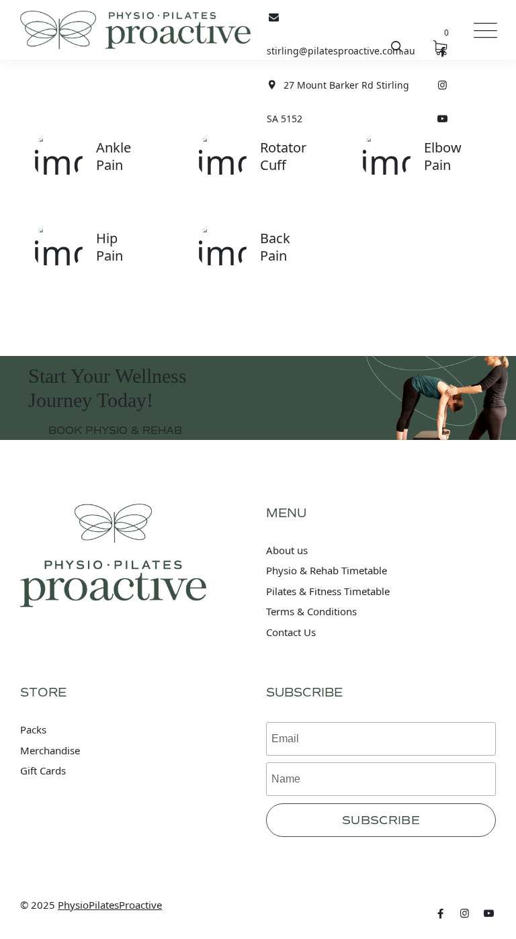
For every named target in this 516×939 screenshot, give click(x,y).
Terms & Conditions (311, 611)
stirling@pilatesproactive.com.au (341, 50)
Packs (33, 729)
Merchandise (50, 750)
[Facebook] (440, 913)
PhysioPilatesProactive (110, 904)
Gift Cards (43, 770)
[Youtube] (442, 118)
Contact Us (291, 632)
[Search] (397, 46)
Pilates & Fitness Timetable (328, 591)
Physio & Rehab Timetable (326, 570)
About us (287, 550)
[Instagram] (442, 84)
